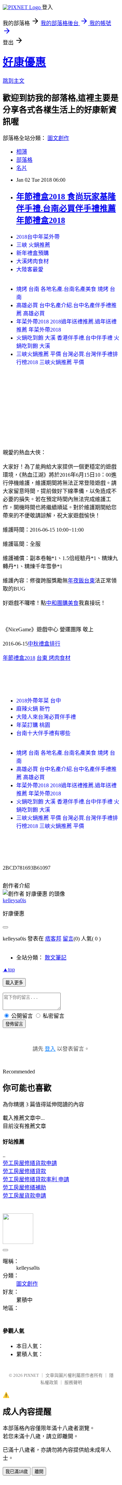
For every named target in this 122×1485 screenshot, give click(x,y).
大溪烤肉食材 (32, 261)
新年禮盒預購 (32, 253)
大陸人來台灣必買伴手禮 (46, 717)
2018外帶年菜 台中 (38, 701)
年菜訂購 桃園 (33, 725)
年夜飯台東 (81, 580)
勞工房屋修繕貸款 (24, 1171)
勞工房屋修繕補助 (24, 1187)
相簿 (21, 152)
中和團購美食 (62, 603)
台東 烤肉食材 (53, 658)
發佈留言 (14, 1024)
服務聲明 (73, 1382)
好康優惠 (24, 62)
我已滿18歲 (16, 1471)
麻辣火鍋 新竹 (33, 709)
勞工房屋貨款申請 (24, 1196)
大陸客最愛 (29, 269)
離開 (39, 1471)
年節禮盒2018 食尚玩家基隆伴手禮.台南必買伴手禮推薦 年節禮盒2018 (66, 208)
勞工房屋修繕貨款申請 (30, 1163)
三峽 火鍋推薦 (33, 245)
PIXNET (31, 1375)
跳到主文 (13, 81)
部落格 (24, 160)
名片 (21, 168)
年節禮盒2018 (19, 658)
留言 (68, 939)
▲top (9, 969)
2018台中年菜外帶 (38, 237)
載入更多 (14, 982)
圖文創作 (58, 138)
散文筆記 (55, 958)
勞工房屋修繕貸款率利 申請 (36, 1179)
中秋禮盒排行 (44, 644)
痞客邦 (53, 939)
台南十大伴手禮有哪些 (43, 733)
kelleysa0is (14, 900)
